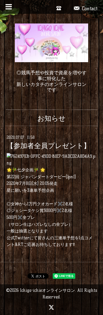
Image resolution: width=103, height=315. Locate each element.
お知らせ (51, 118)
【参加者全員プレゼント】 (48, 146)
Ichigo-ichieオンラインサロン (47, 290)
